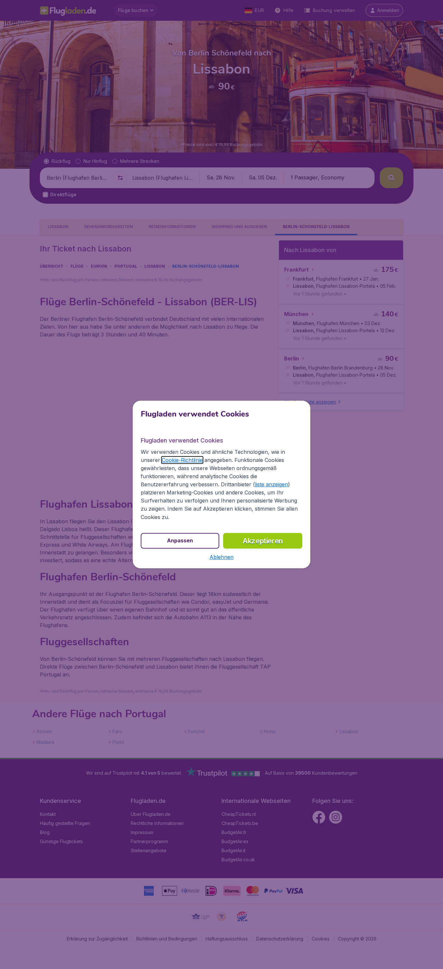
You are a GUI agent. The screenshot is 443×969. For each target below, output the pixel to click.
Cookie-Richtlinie (182, 460)
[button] (221, 557)
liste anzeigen (271, 484)
